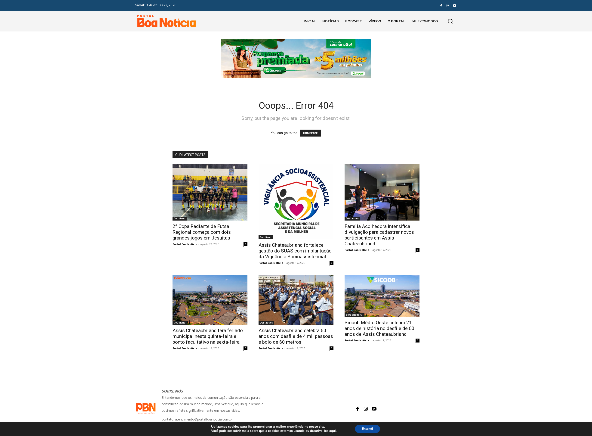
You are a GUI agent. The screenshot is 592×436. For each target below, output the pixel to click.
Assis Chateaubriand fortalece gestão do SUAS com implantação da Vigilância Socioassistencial (295, 250)
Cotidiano (179, 218)
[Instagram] (448, 5)
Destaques (352, 218)
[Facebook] (441, 5)
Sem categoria (354, 314)
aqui (332, 431)
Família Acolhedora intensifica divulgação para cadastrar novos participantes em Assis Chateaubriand (379, 235)
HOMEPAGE (310, 133)
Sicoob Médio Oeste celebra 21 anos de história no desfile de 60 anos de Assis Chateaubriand (379, 328)
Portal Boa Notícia (185, 244)
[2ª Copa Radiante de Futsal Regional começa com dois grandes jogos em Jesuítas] (210, 192)
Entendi (367, 429)
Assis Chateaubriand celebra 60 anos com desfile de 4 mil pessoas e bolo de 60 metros (296, 336)
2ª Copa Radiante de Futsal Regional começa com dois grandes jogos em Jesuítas (202, 232)
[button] (450, 21)
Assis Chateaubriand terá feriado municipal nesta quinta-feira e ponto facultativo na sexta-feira (208, 336)
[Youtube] (454, 5)
